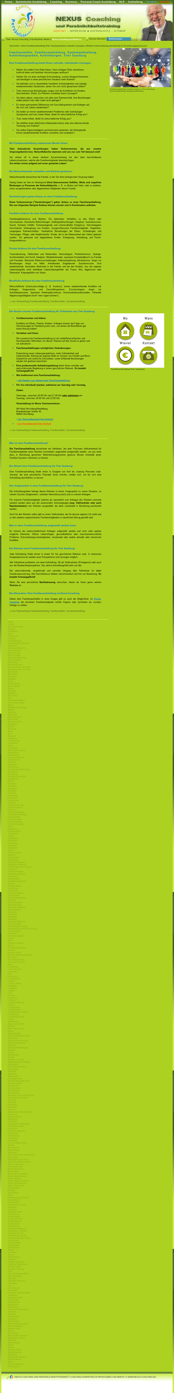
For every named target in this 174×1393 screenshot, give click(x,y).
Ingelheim (12, 914)
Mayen (11, 1052)
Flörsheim (12, 798)
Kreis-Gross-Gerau (16, 962)
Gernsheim (13, 833)
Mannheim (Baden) (17, 1043)
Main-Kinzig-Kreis (16, 1024)
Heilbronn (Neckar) (16, 874)
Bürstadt (11, 736)
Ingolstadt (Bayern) (16, 921)
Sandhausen (14, 1214)
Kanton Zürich (14, 931)
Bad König (13, 662)
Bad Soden (13, 672)
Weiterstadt (13, 1321)
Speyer (11, 1254)
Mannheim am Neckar (18, 1040)
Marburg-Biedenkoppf (18, 1048)
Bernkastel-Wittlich (16, 700)
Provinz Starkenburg (17, 1143)
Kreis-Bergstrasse (16, 960)
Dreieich (12, 762)
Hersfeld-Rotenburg (17, 881)
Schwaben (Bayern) (17, 1228)
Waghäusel (13, 1304)
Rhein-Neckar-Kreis (17, 1183)
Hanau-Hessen (15, 852)
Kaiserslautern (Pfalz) (18, 926)
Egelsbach (13, 772)
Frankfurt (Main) (15, 807)
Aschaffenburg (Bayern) (19, 643)
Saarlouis (12, 1209)
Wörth (10, 1345)
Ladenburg (13, 967)
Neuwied (12, 1102)
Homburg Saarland (16, 907)
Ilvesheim (12, 912)
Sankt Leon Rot (15, 1219)
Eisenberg (12, 774)
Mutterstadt (13, 1076)
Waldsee (12, 1312)
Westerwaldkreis (15, 1326)
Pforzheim (12, 1128)
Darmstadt (12, 748)
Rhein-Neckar (14, 1178)
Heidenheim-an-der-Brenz (20, 867)
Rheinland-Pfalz (15, 1166)
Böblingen (12, 724)
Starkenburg (13, 1257)
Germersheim (14, 831)
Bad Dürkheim (14, 650)
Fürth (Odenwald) (16, 824)
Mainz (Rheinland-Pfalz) (19, 1036)
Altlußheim (13, 631)
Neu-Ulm (12, 1100)
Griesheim (12, 841)
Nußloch (12, 1109)
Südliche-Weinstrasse (18, 1264)
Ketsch (11, 945)
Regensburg (13, 1150)
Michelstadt (13, 1064)
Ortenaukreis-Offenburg (19, 1124)
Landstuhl (12, 988)
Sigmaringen (14, 1245)
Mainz (10, 1031)
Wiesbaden (13, 1333)
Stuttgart (11, 1259)
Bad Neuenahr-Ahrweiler (19, 667)
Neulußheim (13, 1090)
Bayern (11, 688)
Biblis (10, 705)
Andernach (13, 636)
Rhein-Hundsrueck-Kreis (19, 1162)
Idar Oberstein (14, 910)
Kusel (10, 964)
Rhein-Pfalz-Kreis (16, 1169)
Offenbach (12, 1119)
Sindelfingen (14, 1247)
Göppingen (13, 838)
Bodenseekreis (15, 722)
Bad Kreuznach (15, 665)
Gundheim (13, 848)
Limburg (11, 1000)
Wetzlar (11, 1331)
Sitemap (120, 31)
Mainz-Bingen (14, 1033)
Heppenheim (14, 879)
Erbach (11, 781)
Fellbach (12, 793)
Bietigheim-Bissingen (18, 707)
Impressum (78, 31)
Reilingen (12, 1152)
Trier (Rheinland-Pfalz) (18, 1274)
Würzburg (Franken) (17, 1357)
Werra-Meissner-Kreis (18, 1323)
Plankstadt (13, 1140)
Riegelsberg (13, 1188)
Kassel (11, 938)
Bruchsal (12, 729)
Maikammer (13, 1021)
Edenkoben (13, 767)
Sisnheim (12, 1252)
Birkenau (12, 712)
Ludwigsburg (14, 1007)
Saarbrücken (14, 1202)
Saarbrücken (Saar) (17, 1205)
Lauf (10, 993)
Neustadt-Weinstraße (17, 1097)
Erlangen (12, 783)
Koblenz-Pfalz (14, 952)
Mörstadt (12, 1071)
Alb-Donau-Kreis (15, 626)
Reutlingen (13, 1157)
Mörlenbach (13, 1069)
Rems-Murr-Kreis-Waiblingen (21, 1155)
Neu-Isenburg (14, 1088)
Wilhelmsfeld (14, 1343)
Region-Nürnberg (16, 1059)
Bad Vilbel (12, 674)
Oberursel (12, 1114)
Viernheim (12, 1290)
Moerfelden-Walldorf (17, 1067)
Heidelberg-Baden (16, 862)
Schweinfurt (13, 1240)
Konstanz (12, 957)
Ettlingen (12, 791)
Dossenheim (14, 760)
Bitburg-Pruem (14, 717)
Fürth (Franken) (15, 822)
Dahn (10, 745)
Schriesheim (13, 1226)
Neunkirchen (14, 1093)
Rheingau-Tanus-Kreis (18, 1159)
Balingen (12, 676)
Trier (10, 1271)
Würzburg (12, 1354)
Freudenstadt (14, 817)
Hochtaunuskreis (15, 893)
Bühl (10, 734)
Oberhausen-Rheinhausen (20, 1112)
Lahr (10, 974)
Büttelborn (12, 738)
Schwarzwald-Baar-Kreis (19, 1238)
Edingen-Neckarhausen (19, 769)
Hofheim (12, 900)
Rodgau (11, 1190)
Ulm (10, 1285)
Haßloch (12, 855)
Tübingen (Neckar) (16, 1281)
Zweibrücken (14, 1366)
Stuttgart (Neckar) (16, 1262)
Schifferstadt (13, 1224)
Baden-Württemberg (17, 657)
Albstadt (11, 629)
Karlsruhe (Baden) (16, 936)
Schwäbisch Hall (15, 1233)
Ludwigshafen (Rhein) (18, 1012)
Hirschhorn (13, 891)
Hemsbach (13, 876)
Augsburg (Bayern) (16, 648)
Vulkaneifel (13, 1300)
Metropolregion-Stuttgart (19, 1062)
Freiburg (12, 810)
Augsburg (12, 646)
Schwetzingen (14, 1243)
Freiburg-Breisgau (16, 812)
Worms (11, 1347)
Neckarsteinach (15, 1083)
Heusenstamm (14, 886)
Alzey (10, 634)
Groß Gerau (13, 843)
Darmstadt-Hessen (16, 750)
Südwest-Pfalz (14, 1266)
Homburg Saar (14, 905)
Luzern (11, 1019)
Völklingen (13, 1295)
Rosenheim (13, 1193)
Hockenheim (14, 895)
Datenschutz (100, 31)
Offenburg (12, 1121)
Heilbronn (12, 869)
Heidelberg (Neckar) (17, 864)
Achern (11, 624)
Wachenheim (14, 1302)
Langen (11, 990)
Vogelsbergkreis (15, 1297)
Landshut (12, 986)
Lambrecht (13, 976)
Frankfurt (12, 803)
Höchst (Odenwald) (17, 898)
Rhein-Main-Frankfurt (18, 1174)
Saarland (12, 1207)
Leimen (11, 995)
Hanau (11, 850)
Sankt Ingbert (14, 1216)
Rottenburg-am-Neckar (18, 1197)
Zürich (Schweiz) (15, 1364)
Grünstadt (12, 845)
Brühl (10, 731)
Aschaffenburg (14, 641)
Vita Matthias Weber (40, 39)
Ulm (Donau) (14, 1288)
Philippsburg (14, 1136)
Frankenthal (13, 800)
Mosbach (12, 1074)
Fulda (10, 826)
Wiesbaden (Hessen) (17, 1335)
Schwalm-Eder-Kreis (17, 1235)
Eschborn (12, 786)
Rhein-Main (13, 1171)
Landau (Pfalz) (14, 983)
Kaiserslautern (14, 924)
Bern (10, 698)
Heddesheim (14, 857)
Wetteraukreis (14, 1328)
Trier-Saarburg (14, 1276)
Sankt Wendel (14, 1221)
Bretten (11, 726)
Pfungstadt (13, 1133)
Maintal (11, 1026)
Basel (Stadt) (14, 686)
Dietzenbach (14, 755)
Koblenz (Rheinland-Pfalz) (20, 955)
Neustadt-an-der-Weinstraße (21, 1095)
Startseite (14, 46)
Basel (10, 681)
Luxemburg (13, 1014)
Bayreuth (12, 691)
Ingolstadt (12, 917)
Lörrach (11, 1005)
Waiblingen (13, 1307)
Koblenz (11, 950)
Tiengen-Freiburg (16, 1269)
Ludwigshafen (14, 1009)
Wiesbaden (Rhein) (17, 1338)
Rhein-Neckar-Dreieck (18, 1181)
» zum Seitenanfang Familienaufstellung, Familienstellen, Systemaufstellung (47, 301)
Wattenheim (13, 1316)
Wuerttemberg (14, 1352)
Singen (11, 1250)
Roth (10, 1195)
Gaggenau (13, 829)
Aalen (10, 622)
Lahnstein (12, 971)
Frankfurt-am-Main (16, 805)
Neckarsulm (13, 1086)
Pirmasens (13, 1138)
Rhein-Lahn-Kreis (16, 1164)
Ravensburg (13, 1147)
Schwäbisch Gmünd (17, 1231)
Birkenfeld (12, 714)
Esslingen (12, 788)
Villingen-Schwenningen (19, 1293)
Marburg (12, 1045)
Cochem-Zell (14, 741)
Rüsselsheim (14, 1200)
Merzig (11, 1057)
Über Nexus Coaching (17, 39)
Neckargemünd (15, 1078)
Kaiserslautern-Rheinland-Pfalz (22, 929)
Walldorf (11, 1314)
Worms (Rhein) (15, 1350)
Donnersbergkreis (16, 757)
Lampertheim (14, 979)
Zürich (11, 1362)
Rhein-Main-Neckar (17, 1176)
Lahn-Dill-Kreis (15, 969)
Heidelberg (13, 860)
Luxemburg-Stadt (16, 1017)
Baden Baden (14, 655)
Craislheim (13, 743)
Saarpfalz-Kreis (15, 1212)
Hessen (11, 883)
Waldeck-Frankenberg (18, 1309)
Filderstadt (13, 795)
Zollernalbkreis (15, 1359)
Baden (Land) (14, 653)
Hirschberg (13, 888)
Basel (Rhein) (14, 684)
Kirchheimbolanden (17, 948)
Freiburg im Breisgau (17, 814)
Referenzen (115, 39)
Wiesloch (12, 1340)
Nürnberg (12, 1105)
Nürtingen (12, 1107)
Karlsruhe (12, 933)
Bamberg (12, 679)
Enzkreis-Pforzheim (17, 776)
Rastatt (11, 1145)
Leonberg (12, 998)
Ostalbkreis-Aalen (16, 1126)
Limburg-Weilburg (16, 1002)
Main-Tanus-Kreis (16, 1029)
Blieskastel (13, 719)
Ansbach (12, 638)
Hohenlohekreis (15, 902)
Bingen (11, 710)
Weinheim (12, 1319)
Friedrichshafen (15, 819)
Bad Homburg (14, 660)
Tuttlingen (12, 1283)
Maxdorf (11, 1050)
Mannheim (13, 1038)
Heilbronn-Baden (16, 871)
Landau (11, 981)
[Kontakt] (137, 367)
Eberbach (12, 764)
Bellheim (12, 693)
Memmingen (13, 1055)
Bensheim (12, 695)
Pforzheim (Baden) (16, 1131)
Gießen (11, 836)
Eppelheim (13, 779)
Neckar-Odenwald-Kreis (19, 1081)
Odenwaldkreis (15, 1117)
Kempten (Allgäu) (16, 943)
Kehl (10, 940)
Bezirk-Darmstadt (16, 703)
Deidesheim (13, 753)
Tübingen (12, 1278)
